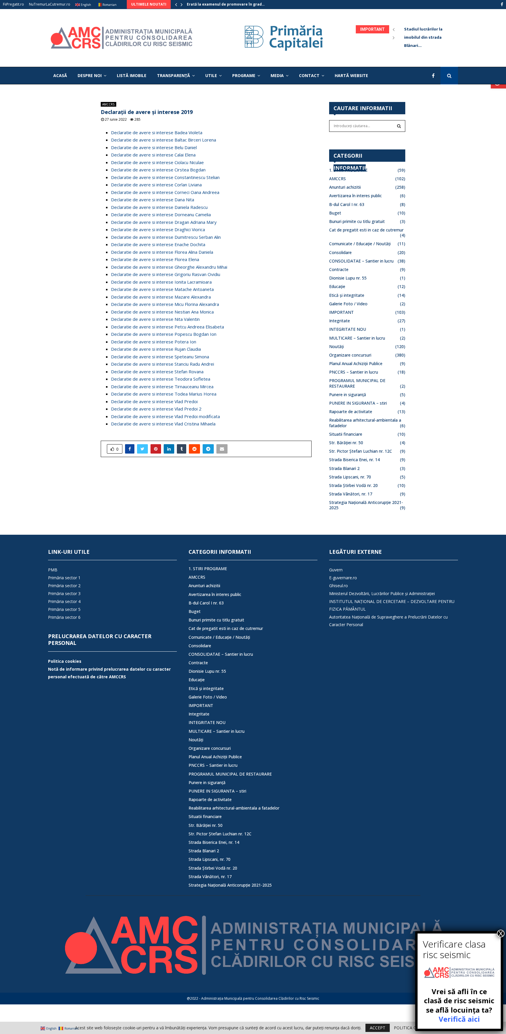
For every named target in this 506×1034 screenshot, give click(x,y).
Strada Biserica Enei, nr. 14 (354, 459)
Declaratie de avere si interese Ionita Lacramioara (161, 282)
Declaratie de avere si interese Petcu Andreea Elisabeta (167, 327)
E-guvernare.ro (343, 577)
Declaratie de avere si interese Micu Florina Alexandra (165, 304)
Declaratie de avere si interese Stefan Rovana (157, 371)
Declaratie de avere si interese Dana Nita (152, 199)
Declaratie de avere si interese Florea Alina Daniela (162, 252)
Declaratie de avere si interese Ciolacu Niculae (157, 162)
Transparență (173, 75)
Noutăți (336, 346)
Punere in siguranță (347, 394)
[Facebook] (434, 75)
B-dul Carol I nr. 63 (346, 204)
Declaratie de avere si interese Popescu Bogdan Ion (163, 334)
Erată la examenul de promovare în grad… (226, 4)
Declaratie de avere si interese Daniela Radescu (159, 207)
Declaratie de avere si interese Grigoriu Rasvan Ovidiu (165, 274)
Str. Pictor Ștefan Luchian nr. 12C (360, 451)
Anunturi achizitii (345, 187)
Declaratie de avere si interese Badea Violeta (156, 132)
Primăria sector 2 (64, 585)
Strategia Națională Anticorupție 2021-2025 (366, 505)
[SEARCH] (399, 126)
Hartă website (351, 75)
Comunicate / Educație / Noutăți (360, 243)
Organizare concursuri (350, 355)
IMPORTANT (341, 312)
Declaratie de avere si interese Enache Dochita (158, 244)
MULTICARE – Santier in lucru (357, 338)
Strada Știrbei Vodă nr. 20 (353, 485)
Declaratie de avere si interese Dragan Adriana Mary (164, 222)
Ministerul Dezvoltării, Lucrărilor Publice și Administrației (382, 593)
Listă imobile (131, 75)
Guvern (336, 570)
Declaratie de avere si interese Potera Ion (153, 342)
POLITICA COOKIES (412, 1028)
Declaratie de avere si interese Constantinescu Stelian (165, 177)
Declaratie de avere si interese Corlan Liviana (156, 185)
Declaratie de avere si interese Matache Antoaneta (162, 289)
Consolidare (340, 252)
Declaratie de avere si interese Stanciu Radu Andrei (162, 364)
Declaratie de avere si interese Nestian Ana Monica (162, 312)
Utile (211, 75)
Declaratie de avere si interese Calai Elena (153, 155)
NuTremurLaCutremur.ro (49, 4)
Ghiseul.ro (338, 585)
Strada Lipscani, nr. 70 (350, 477)
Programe (243, 75)
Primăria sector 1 (64, 577)
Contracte (338, 269)
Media (277, 75)
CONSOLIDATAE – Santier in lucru (361, 261)
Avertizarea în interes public (355, 195)
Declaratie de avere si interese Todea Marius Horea (163, 394)
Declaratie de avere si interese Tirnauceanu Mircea (162, 386)
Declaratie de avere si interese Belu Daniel (154, 147)
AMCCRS (108, 104)
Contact (309, 75)
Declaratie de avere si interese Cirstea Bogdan (158, 170)
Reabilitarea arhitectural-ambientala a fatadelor (234, 808)
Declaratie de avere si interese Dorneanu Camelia (161, 214)
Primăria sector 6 (64, 617)
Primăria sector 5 (64, 609)
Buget (335, 213)
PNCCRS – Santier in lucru (353, 372)
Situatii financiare (345, 434)
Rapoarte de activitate (350, 411)
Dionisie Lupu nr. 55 (348, 278)
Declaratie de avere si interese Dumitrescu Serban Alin (166, 237)
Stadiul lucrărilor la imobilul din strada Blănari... (427, 37)
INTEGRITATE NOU (347, 329)
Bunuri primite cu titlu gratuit (357, 221)
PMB (52, 570)
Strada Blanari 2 (344, 468)
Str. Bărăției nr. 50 (346, 442)
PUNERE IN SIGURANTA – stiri (358, 403)
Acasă (60, 75)
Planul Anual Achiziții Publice (355, 363)
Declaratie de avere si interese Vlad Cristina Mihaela (163, 424)
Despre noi (90, 75)
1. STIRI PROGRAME (348, 170)
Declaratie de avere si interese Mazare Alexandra (161, 297)
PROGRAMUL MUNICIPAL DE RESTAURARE (230, 774)
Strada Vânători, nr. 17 (350, 494)
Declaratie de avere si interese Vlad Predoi (154, 401)
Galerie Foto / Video (348, 303)
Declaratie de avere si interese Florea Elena (155, 259)
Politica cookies (64, 661)
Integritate (339, 320)
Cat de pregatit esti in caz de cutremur (366, 230)
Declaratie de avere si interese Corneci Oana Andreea (165, 192)
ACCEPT (377, 1027)
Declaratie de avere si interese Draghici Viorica (158, 229)
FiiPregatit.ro (13, 4)
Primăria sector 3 (64, 593)
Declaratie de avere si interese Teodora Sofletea (160, 379)
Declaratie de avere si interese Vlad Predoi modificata (165, 416)
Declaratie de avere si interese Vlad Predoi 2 (156, 409)
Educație (337, 286)
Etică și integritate (346, 295)
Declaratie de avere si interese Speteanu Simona (160, 357)
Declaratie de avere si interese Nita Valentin (155, 319)
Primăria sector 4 (64, 601)
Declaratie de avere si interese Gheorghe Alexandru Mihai (169, 267)
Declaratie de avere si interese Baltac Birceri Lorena (163, 140)
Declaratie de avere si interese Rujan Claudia (156, 349)
